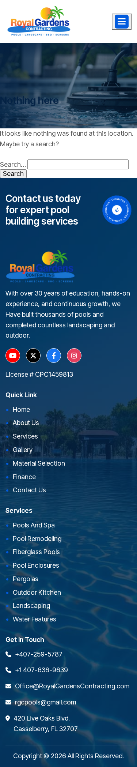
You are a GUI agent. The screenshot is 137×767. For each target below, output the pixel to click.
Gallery (23, 450)
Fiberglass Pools (36, 552)
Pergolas (25, 579)
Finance (24, 477)
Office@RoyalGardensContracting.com (72, 686)
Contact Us (29, 490)
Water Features (34, 619)
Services (25, 436)
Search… (13, 164)
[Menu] (122, 22)
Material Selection (39, 463)
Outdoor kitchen (37, 592)
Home (21, 409)
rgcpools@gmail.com (45, 702)
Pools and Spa (34, 525)
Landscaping (31, 605)
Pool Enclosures (36, 565)
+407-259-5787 (38, 654)
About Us (26, 422)
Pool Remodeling (37, 538)
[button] (122, 22)
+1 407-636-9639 (41, 670)
